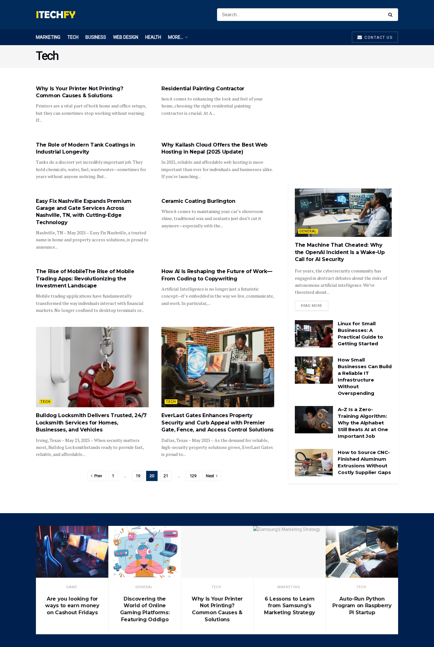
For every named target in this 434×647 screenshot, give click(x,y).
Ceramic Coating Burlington (198, 201)
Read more (311, 306)
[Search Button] (391, 14)
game (71, 587)
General (308, 231)
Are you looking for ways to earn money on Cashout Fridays (72, 606)
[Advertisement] (343, 124)
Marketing (48, 37)
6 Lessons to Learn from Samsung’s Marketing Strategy (289, 606)
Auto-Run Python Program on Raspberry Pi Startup (362, 606)
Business (95, 37)
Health (153, 37)
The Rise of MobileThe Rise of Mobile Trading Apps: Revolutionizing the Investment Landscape (85, 278)
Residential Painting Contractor (202, 89)
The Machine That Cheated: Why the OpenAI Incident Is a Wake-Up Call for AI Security (340, 252)
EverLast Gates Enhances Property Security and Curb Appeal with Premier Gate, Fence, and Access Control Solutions (217, 422)
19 (138, 475)
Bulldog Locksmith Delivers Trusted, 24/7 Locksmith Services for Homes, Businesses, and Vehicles (91, 422)
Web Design (125, 37)
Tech (72, 37)
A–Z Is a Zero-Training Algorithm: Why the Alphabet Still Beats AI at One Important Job (363, 422)
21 (166, 475)
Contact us (378, 37)
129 (193, 475)
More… (175, 37)
